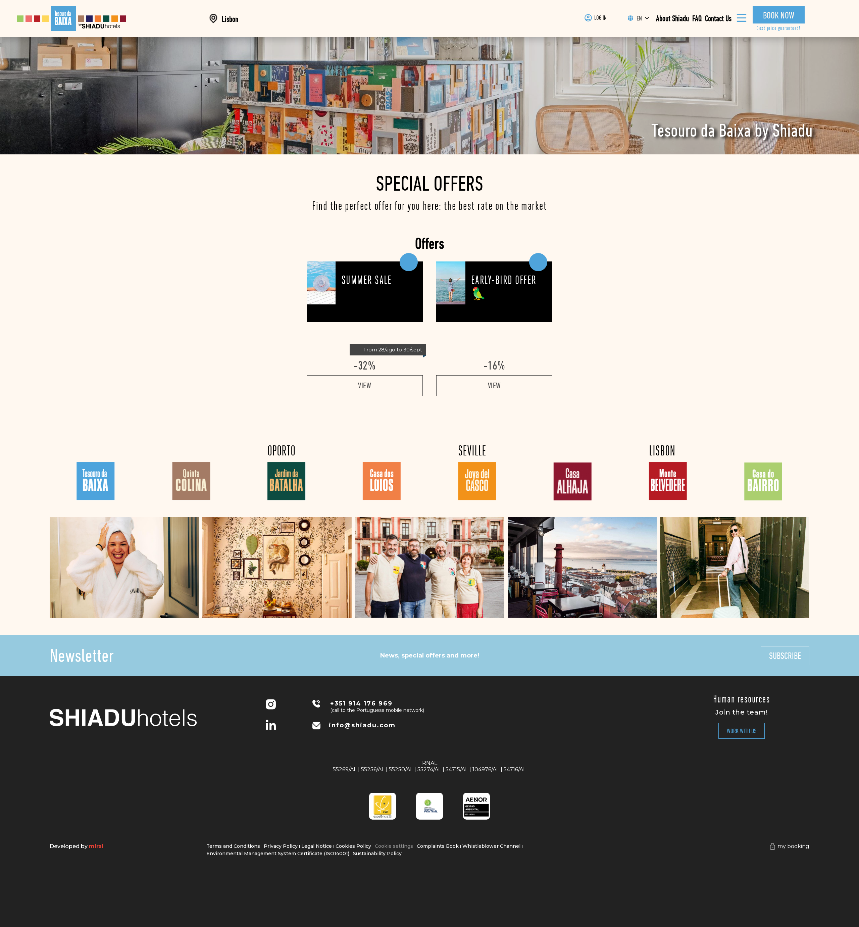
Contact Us (718, 18)
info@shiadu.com (362, 725)
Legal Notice (316, 846)
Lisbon (230, 19)
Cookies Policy (353, 846)
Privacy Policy (281, 846)
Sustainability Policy (377, 853)
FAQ (697, 18)
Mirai (96, 846)
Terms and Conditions (233, 846)
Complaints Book (438, 846)
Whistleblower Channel (491, 846)
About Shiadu (672, 18)
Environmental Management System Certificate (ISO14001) (277, 853)
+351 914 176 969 (361, 703)
